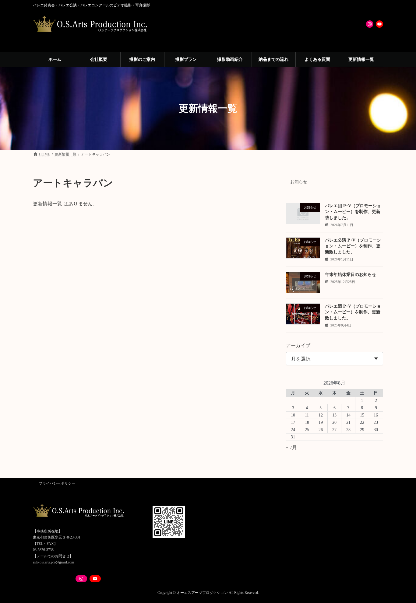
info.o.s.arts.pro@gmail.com (53, 562)
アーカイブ (298, 345)
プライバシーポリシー (57, 483)
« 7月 (291, 447)
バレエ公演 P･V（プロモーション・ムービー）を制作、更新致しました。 (353, 246)
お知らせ (298, 182)
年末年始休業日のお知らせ (350, 274)
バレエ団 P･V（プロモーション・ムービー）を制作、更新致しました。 (353, 212)
